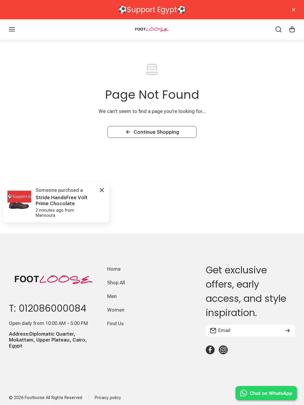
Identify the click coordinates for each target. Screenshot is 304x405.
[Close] (294, 10)
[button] (292, 29)
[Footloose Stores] (152, 29)
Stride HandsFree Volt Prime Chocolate (62, 200)
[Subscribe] (287, 331)
